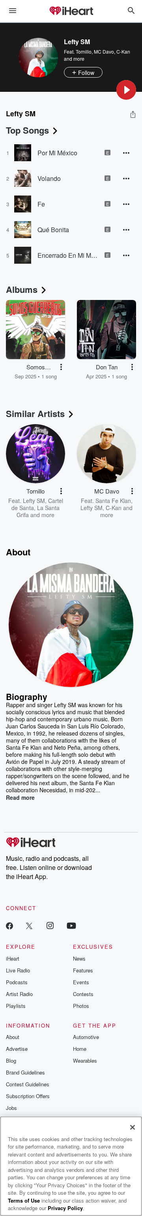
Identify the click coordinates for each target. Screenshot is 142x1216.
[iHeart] (71, 11)
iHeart (12, 958)
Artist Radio (19, 994)
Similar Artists (35, 413)
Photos (81, 1005)
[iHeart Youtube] (71, 925)
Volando (49, 178)
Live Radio (18, 970)
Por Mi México (57, 152)
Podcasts (17, 982)
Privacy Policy (65, 1208)
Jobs (11, 1108)
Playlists (16, 1005)
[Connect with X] (29, 925)
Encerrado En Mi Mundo (68, 255)
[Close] (132, 1127)
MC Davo (104, 51)
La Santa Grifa (38, 511)
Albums (21, 289)
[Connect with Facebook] (9, 925)
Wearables (85, 1060)
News (79, 958)
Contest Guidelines (27, 1084)
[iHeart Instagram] (50, 925)
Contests (83, 994)
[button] (126, 90)
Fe (41, 204)
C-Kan (123, 51)
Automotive (86, 1037)
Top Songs (27, 130)
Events (81, 982)
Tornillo (84, 51)
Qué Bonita (53, 229)
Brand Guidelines (25, 1072)
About (12, 1037)
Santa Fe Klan (113, 501)
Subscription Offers (28, 1096)
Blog (11, 1060)
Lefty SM (34, 501)
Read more (20, 797)
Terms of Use (24, 1200)
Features (83, 970)
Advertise (17, 1048)
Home (79, 1048)
